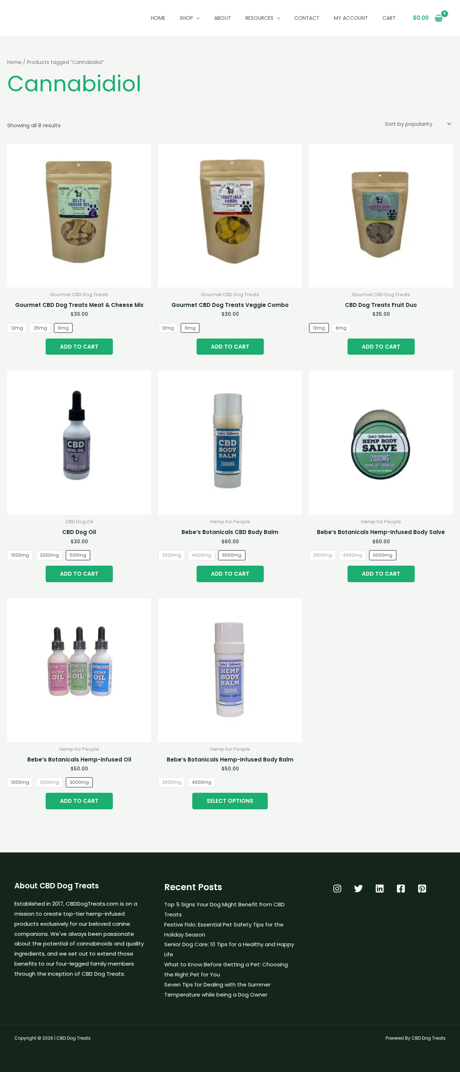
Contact (306, 18)
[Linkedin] (379, 888)
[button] (196, 18)
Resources (259, 18)
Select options (230, 801)
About (222, 18)
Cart (389, 18)
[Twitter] (358, 888)
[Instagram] (337, 888)
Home (158, 18)
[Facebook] (401, 888)
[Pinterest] (422, 888)
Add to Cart (79, 346)
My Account (351, 18)
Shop (186, 18)
